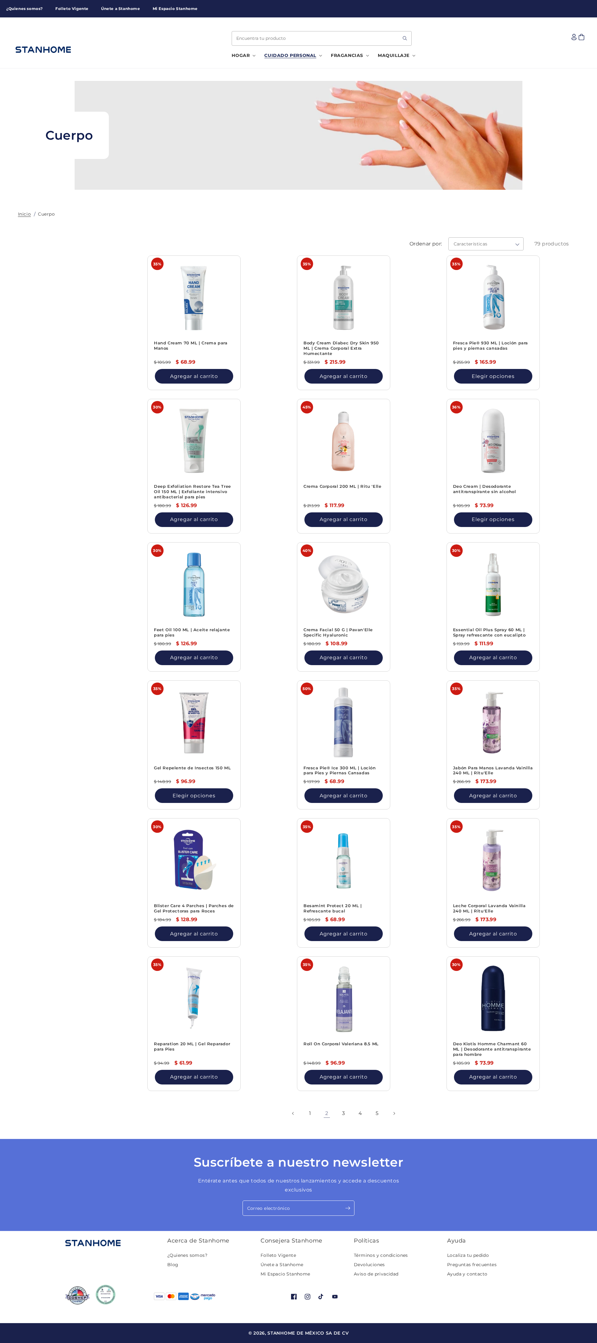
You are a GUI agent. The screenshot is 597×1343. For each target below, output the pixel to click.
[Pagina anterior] (293, 1113)
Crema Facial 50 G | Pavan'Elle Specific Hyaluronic (338, 632)
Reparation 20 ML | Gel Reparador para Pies (192, 1046)
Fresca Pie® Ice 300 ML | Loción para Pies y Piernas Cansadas (339, 770)
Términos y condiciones (381, 1255)
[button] (241, 55)
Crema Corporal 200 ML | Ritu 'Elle (342, 486)
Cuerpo (46, 214)
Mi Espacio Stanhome (285, 1274)
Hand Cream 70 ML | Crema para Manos (190, 345)
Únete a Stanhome (282, 1264)
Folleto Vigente (278, 1255)
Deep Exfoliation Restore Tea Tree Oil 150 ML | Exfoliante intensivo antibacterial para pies (192, 491)
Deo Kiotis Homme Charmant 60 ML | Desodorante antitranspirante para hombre (492, 1049)
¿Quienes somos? (187, 1255)
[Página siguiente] (394, 1113)
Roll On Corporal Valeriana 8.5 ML (341, 1043)
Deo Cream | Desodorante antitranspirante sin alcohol (484, 489)
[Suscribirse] (347, 1208)
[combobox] (322, 38)
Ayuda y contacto (467, 1274)
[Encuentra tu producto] (405, 38)
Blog (172, 1264)
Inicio (24, 214)
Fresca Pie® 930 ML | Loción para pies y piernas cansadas (490, 345)
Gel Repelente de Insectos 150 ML (192, 767)
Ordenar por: (426, 244)
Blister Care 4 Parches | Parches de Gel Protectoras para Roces (194, 908)
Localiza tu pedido (468, 1255)
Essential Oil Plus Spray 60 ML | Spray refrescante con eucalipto (489, 632)
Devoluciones (369, 1264)
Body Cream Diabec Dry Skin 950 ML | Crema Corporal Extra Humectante (341, 348)
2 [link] (326, 1113)
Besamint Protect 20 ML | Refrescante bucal (332, 908)
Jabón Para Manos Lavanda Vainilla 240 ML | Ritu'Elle (493, 770)
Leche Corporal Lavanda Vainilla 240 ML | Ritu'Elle (489, 908)
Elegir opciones (493, 376)
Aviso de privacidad (376, 1274)
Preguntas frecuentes (472, 1264)
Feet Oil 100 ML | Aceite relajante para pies (192, 632)
